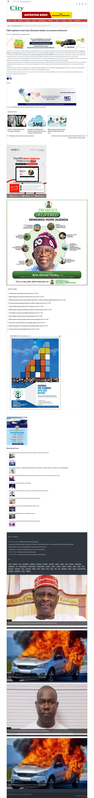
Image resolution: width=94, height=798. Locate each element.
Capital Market (11, 566)
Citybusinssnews (40, 566)
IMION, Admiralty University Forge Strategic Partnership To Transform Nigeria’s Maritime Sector (33, 300)
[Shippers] (17, 445)
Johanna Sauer (12, 549)
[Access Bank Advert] (47, 49)
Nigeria (44, 107)
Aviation (20, 20)
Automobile (38, 564)
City (35, 107)
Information (11, 568)
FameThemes (84, 795)
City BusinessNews (25, 34)
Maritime (51, 20)
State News (11, 571)
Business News (78, 564)
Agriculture (15, 564)
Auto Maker (32, 564)
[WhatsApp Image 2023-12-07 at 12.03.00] (35, 412)
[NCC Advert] (47, 105)
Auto (15, 20)
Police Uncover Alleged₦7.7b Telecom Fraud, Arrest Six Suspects (32, 546)
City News (48, 566)
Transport (28, 571)
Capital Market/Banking (16, 25)
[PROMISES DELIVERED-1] (47, 285)
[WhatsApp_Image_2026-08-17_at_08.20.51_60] (26, 197)
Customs (58, 566)
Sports (70, 20)
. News (10, 564)
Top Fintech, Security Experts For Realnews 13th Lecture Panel (32, 554)
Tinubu (23, 571)
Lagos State (28, 568)
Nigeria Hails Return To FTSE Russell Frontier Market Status (24, 326)
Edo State (69, 566)
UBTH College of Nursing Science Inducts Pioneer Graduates (24, 319)
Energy (34, 20)
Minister (43, 568)
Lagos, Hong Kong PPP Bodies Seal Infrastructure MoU (62, 544)
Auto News (45, 564)
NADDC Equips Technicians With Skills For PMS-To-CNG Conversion (26, 309)
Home (9, 20)
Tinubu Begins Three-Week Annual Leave (19, 293)
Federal (37, 107)
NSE (59, 568)
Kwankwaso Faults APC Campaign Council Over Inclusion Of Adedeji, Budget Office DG (32, 623)
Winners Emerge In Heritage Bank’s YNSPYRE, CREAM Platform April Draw (56, 131)
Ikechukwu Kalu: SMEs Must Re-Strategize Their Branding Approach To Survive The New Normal (37, 131)
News (57, 20)
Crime (9, 728)
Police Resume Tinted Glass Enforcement (27, 552)
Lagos (22, 568)
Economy (27, 20)
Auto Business (25, 564)
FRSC (83, 566)
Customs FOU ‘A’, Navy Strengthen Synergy (20, 329)
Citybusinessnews (32, 566)
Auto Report (51, 564)
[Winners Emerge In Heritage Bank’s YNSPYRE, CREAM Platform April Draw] (57, 126)
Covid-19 (53, 566)
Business (31, 107)
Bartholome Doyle (13, 546)
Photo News (64, 568)
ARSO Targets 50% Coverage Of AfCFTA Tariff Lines (22, 296)
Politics (64, 20)
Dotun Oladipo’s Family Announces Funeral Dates (21, 316)
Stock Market (17, 571)
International (17, 568)
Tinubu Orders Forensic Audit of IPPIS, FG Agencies (22, 306)
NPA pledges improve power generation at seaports (21, 135)
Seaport (74, 568)
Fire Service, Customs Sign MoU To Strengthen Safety (23, 322)
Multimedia (77, 20)
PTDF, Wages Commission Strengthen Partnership (22, 313)
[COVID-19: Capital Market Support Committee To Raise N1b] (17, 126)
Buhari (66, 564)
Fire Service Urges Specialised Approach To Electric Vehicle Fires (25, 303)
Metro (38, 568)
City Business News (19, 794)
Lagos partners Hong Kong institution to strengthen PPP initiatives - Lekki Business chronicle (29, 544)
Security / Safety (11, 674)
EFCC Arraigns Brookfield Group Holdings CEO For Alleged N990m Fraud (28, 730)
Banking (27, 107)
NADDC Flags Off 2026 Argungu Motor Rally (29, 541)
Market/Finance (42, 20)
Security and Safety (81, 568)
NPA (56, 568)
